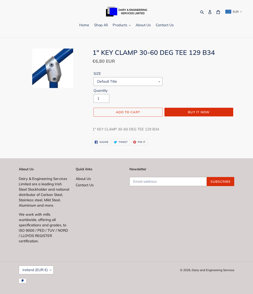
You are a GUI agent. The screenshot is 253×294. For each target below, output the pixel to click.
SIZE (97, 73)
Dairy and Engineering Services (213, 270)
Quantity (100, 90)
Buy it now (199, 112)
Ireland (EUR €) (35, 270)
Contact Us (85, 185)
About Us (83, 178)
